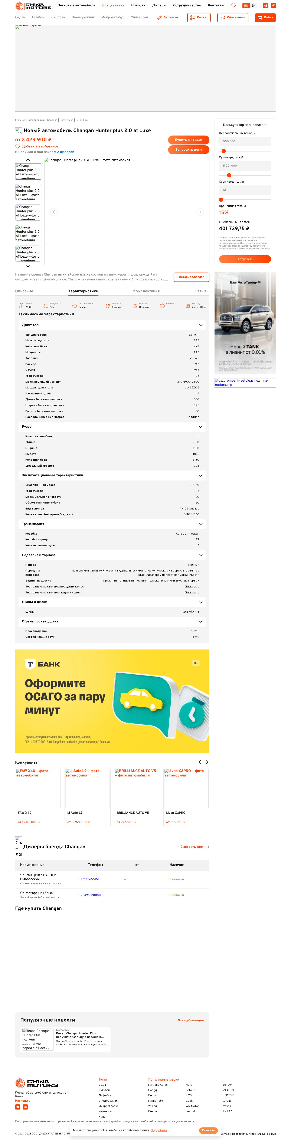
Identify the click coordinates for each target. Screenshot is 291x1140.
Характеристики (83, 291)
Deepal (152, 1111)
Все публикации (191, 1020)
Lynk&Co (228, 1111)
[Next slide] (200, 212)
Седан (103, 1085)
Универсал (106, 1111)
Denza (152, 1095)
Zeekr (190, 1101)
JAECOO (228, 1095)
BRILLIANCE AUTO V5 (133, 813)
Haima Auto (155, 1101)
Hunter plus (66, 120)
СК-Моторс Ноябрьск (37, 893)
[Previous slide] (54, 212)
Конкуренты (27, 762)
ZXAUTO (228, 1090)
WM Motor (192, 1106)
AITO (189, 1095)
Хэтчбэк (104, 1090)
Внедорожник (36, 120)
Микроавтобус (108, 1106)
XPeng (227, 1101)
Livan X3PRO (176, 813)
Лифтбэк (105, 1095)
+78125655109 (89, 879)
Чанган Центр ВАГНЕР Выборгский (38, 877)
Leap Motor (193, 1111)
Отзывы (202, 291)
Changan (52, 120)
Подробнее (159, 1130)
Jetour (190, 1090)
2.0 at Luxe (82, 120)
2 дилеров (65, 152)
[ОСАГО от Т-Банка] (112, 701)
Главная (20, 120)
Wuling (152, 1106)
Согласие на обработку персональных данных (248, 1134)
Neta (189, 1085)
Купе (102, 1117)
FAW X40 (25, 813)
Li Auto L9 (74, 813)
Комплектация (146, 291)
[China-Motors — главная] (33, 5)
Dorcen (227, 1085)
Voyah (227, 1106)
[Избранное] (233, 5)
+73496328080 (90, 895)
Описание (24, 291)
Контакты (23, 1101)
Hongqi (152, 1090)
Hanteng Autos (158, 1085)
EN (253, 6)
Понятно (208, 1130)
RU (246, 6)
